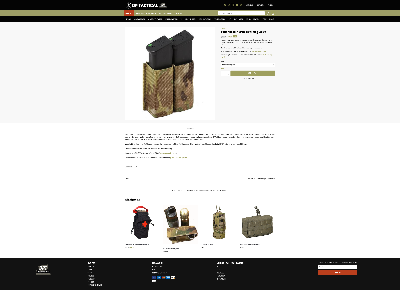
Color (223, 61)
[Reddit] (241, 5)
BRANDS (139, 13)
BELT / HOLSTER (190, 19)
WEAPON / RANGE (219, 19)
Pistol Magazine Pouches (207, 190)
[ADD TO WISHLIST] (157, 207)
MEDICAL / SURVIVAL (252, 19)
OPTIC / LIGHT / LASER (236, 19)
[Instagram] (229, 5)
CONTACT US (249, 5)
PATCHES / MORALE (268, 19)
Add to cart (252, 73)
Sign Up (338, 272)
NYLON (128, 19)
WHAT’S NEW (151, 13)
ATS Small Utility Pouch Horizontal (250, 245)
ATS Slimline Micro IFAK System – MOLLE (137, 245)
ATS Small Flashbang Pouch (171, 249)
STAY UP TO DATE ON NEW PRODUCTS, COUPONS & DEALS (338, 263)
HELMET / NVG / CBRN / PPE (173, 19)
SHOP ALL (129, 13)
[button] (228, 72)
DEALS (178, 13)
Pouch (196, 190)
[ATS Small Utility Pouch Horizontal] (257, 222)
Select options (142, 252)
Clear (222, 68)
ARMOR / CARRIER (139, 19)
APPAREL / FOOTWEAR (155, 19)
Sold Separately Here (259, 51)
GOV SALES (260, 5)
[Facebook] (225, 5)
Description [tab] (190, 128)
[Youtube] (237, 5)
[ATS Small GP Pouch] (219, 222)
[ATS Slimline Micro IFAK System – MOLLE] (142, 222)
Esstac (223, 28)
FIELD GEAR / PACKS (205, 19)
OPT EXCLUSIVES (165, 13)
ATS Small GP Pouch (207, 245)
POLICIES (270, 5)
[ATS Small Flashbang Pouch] (180, 224)
